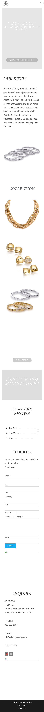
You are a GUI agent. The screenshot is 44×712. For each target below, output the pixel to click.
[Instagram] (6, 654)
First (6, 485)
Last (6, 492)
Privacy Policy (22, 705)
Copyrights (22, 708)
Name (7, 537)
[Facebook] (11, 654)
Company (9, 497)
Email (7, 504)
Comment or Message (14, 517)
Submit (10, 546)
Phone (8, 512)
